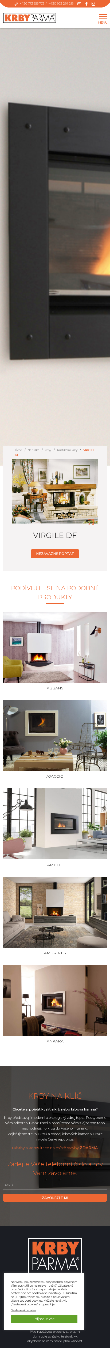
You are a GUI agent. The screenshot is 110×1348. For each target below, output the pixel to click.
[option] (55, 494)
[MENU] (103, 16)
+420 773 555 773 (31, 3)
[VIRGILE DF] (91, 522)
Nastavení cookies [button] (23, 1310)
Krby (48, 450)
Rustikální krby (67, 450)
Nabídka (33, 450)
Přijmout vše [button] (44, 1319)
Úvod (18, 450)
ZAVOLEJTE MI (55, 1198)
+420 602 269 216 (60, 3)
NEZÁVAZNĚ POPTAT (55, 554)
